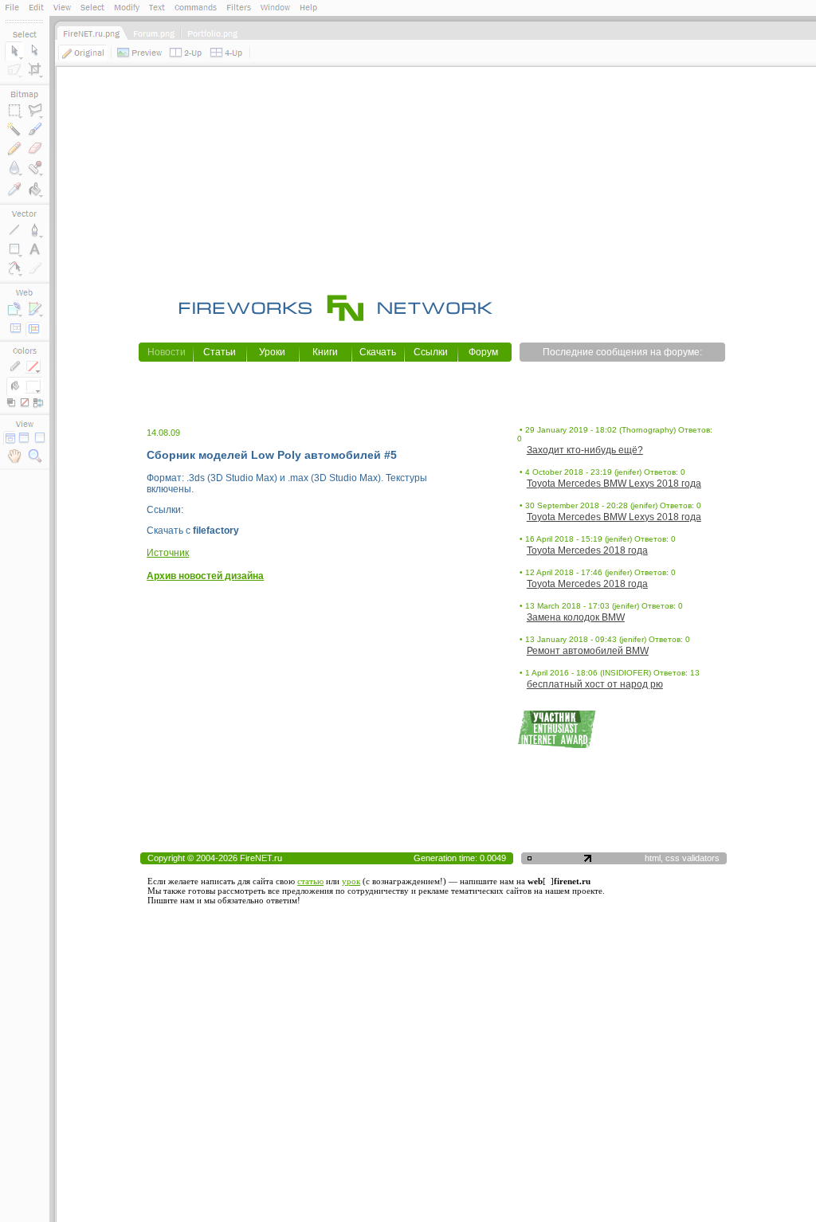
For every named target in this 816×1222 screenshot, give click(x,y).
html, (655, 858)
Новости (166, 352)
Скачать (377, 352)
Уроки (272, 352)
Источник (168, 552)
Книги (325, 352)
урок (351, 881)
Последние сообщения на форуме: (622, 352)
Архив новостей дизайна (205, 576)
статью (310, 881)
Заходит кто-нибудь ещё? (585, 450)
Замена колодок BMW (576, 617)
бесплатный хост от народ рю (595, 684)
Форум (483, 352)
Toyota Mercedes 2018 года (587, 550)
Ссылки (431, 352)
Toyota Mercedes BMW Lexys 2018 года (614, 483)
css (672, 858)
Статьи (219, 352)
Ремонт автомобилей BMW (588, 650)
